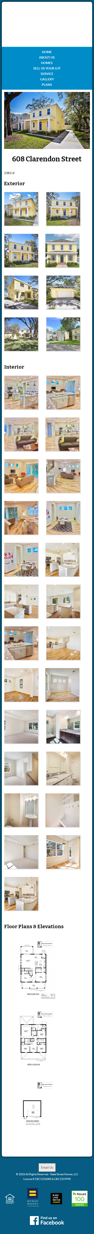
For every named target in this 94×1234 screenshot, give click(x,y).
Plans (47, 84)
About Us (47, 57)
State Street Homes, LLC (64, 1174)
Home (47, 52)
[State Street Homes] (47, 25)
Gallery (47, 79)
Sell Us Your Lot (46, 68)
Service (47, 74)
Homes (47, 63)
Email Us (47, 1167)
